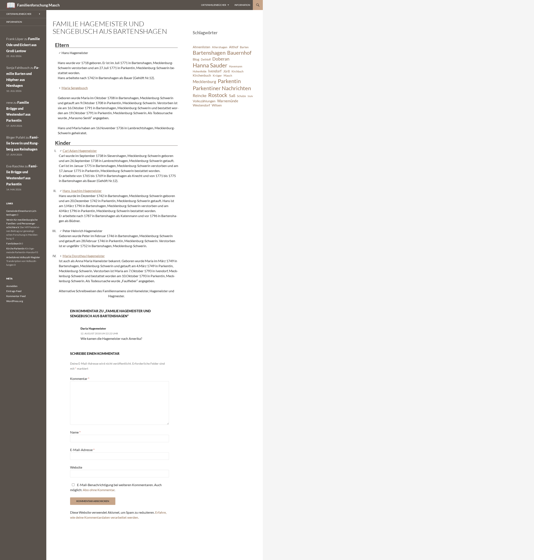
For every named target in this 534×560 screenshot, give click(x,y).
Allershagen (219, 47)
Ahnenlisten (201, 47)
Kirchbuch (237, 71)
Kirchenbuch (202, 75)
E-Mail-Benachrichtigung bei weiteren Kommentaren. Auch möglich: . (116, 487)
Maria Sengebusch (75, 88)
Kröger (217, 75)
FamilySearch (13, 243)
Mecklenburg (204, 81)
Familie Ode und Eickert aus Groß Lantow (23, 45)
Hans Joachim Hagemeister (82, 191)
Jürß (226, 71)
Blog (196, 59)
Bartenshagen (209, 52)
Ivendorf (215, 71)
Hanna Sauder (210, 65)
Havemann (235, 66)
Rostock (217, 95)
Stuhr (250, 96)
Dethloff (206, 59)
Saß (232, 95)
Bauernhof (239, 52)
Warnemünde (227, 101)
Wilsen (217, 105)
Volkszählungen (204, 101)
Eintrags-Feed (13, 291)
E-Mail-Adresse (82, 450)
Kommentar (79, 378)
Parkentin (229, 81)
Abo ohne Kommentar (99, 490)
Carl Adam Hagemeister (80, 151)
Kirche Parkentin (15, 248)
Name (75, 432)
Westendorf (201, 105)
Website (76, 467)
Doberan (220, 59)
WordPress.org (14, 301)
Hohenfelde (200, 71)
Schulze (241, 96)
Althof (233, 47)
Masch (228, 75)
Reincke (200, 95)
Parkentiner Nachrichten (222, 88)
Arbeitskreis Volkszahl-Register (23, 257)
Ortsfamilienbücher (213, 5)
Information (242, 5)
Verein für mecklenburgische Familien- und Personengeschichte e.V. (22, 223)
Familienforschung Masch (38, 5)
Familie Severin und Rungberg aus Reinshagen (22, 143)
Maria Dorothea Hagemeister (84, 256)
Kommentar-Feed (16, 296)
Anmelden (12, 286)
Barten (244, 47)
